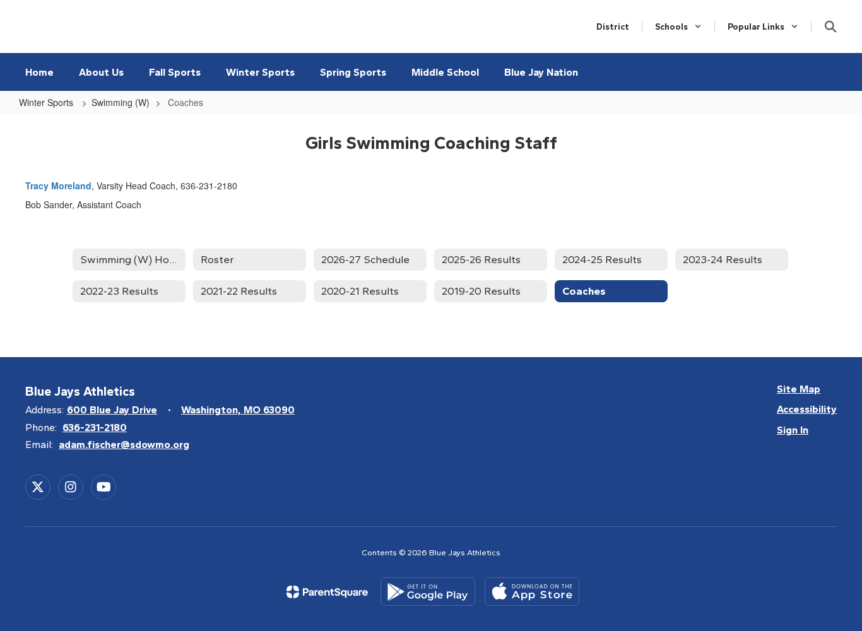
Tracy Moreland (58, 185)
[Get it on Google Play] (428, 591)
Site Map (798, 389)
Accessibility (807, 409)
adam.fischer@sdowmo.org (124, 445)
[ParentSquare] (327, 591)
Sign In (792, 430)
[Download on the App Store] (532, 591)
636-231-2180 (94, 427)
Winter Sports (47, 102)
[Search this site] (830, 26)
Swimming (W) (121, 102)
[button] (678, 26)
